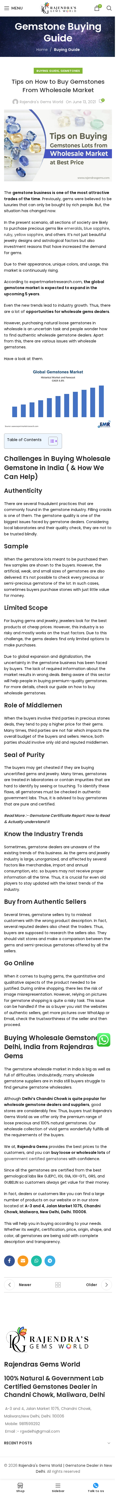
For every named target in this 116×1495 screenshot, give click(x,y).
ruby (8, 234)
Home (42, 49)
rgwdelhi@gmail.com (39, 1431)
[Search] (109, 8)
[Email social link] (23, 1260)
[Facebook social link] (9, 1260)
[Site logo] (58, 8)
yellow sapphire (28, 234)
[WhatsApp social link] (36, 1260)
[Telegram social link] (50, 1260)
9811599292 (29, 1423)
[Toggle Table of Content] (50, 441)
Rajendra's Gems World (41, 102)
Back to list (58, 1284)
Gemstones (70, 71)
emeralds (73, 228)
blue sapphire (96, 228)
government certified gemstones (35, 1158)
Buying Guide (67, 49)
